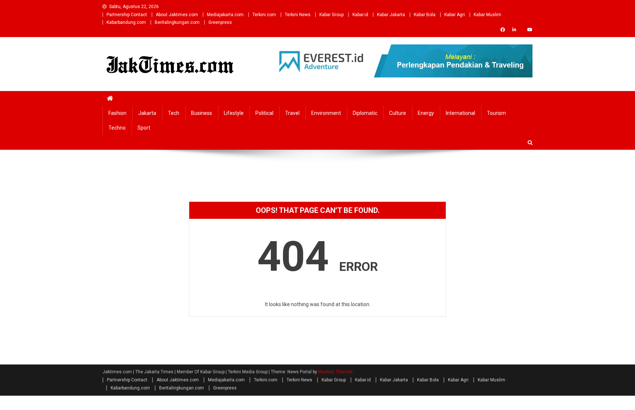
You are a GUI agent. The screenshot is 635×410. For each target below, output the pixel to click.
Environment (326, 113)
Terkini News (298, 14)
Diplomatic (365, 113)
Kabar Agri (454, 14)
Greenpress (220, 22)
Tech (173, 113)
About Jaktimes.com (177, 14)
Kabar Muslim (487, 14)
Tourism (496, 113)
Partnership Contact (127, 14)
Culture (397, 113)
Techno (117, 128)
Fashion (117, 113)
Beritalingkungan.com (177, 22)
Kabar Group (331, 14)
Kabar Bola (424, 14)
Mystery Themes (335, 371)
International (460, 113)
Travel (292, 113)
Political (264, 113)
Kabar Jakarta (391, 14)
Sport (143, 128)
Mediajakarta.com (225, 14)
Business (201, 113)
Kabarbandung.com (126, 22)
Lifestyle (234, 113)
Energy (426, 113)
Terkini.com (264, 14)
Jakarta (147, 113)
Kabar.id (360, 14)
